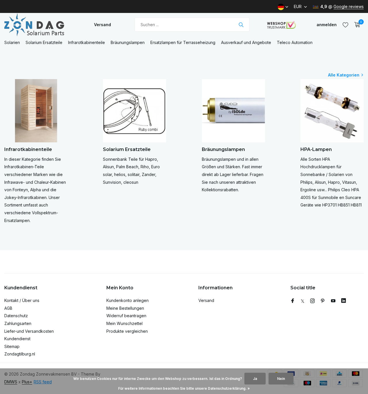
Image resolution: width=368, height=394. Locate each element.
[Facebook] (292, 301)
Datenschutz (16, 315)
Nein (281, 378)
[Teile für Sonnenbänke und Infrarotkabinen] (40, 24)
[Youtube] (333, 301)
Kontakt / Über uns (21, 300)
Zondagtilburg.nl (19, 353)
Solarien (12, 42)
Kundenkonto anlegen (127, 300)
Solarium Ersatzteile (44, 42)
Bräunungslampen (128, 42)
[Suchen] (241, 25)
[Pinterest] (323, 301)
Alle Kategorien (343, 74)
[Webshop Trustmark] (281, 24)
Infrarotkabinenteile (86, 42)
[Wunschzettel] (345, 25)
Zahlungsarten (17, 323)
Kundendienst (17, 338)
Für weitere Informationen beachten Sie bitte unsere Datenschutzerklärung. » (184, 388)
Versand (102, 24)
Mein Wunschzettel (124, 323)
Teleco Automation (295, 42)
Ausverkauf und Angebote (246, 42)
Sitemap (12, 346)
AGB (8, 308)
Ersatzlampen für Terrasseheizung (182, 42)
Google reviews (349, 6)
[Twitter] (302, 301)
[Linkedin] (343, 301)
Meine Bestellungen (125, 308)
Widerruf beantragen (126, 315)
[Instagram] (312, 301)
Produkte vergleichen (127, 331)
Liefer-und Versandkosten (29, 331)
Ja (255, 378)
